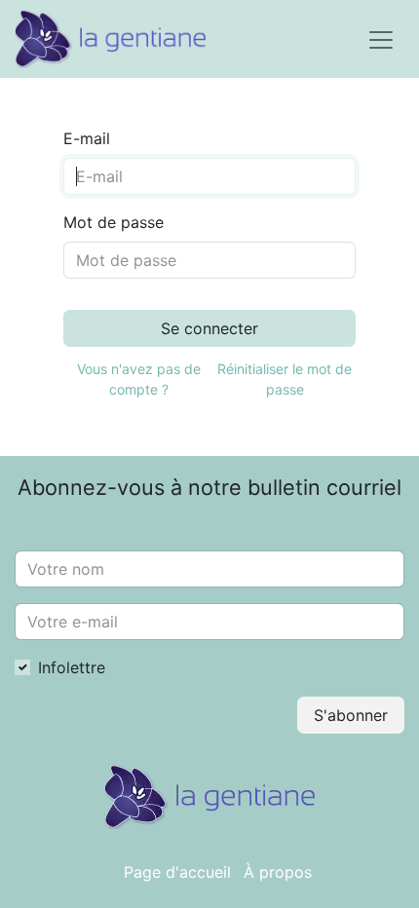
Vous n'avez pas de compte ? (139, 378)
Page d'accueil (177, 872)
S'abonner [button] (351, 715)
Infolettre (71, 667)
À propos (278, 872)
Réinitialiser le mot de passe (284, 378)
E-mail (86, 138)
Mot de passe (113, 222)
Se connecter (209, 328)
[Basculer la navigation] (381, 39)
